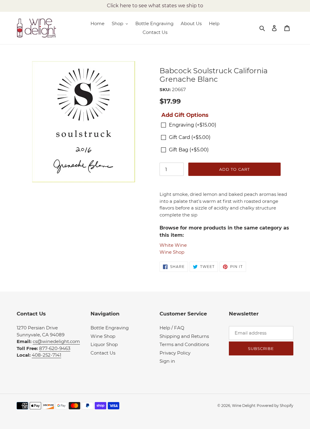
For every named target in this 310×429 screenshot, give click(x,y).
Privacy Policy (175, 353)
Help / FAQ (172, 328)
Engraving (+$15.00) (192, 125)
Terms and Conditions (184, 344)
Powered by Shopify (275, 405)
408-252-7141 (46, 355)
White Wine (173, 245)
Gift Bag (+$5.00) (189, 150)
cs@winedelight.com (56, 341)
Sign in (167, 361)
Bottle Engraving (110, 328)
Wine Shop (172, 252)
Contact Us (103, 353)
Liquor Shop (104, 344)
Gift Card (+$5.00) (189, 137)
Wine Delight (244, 405)
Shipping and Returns (184, 336)
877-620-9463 (54, 348)
